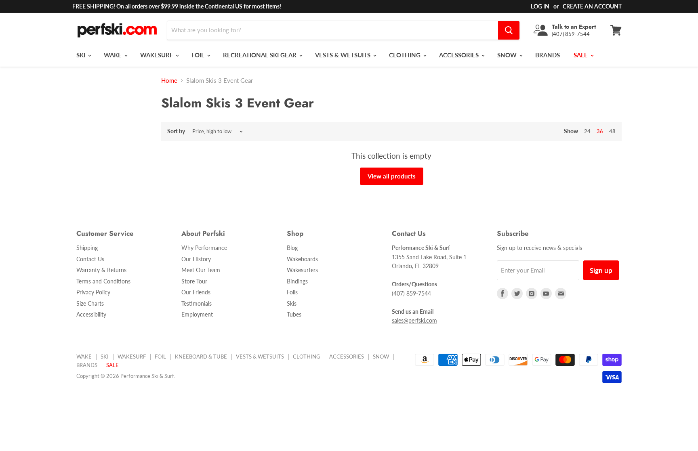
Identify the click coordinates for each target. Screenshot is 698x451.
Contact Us (90, 259)
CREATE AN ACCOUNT (592, 6)
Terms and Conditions (103, 281)
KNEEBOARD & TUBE (201, 356)
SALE (581, 55)
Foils (292, 292)
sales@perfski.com (414, 320)
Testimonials (196, 303)
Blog (292, 247)
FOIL (198, 55)
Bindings (297, 281)
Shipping (87, 247)
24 (587, 131)
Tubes (294, 314)
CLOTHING (405, 55)
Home (169, 80)
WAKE (113, 55)
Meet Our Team (200, 269)
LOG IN (540, 6)
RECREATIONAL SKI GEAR (260, 55)
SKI (81, 55)
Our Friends (195, 292)
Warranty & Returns (101, 269)
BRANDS (547, 55)
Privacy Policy (93, 292)
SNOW (507, 55)
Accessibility (91, 314)
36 (600, 131)
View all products (392, 176)
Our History (196, 259)
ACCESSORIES (459, 55)
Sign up (601, 270)
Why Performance (204, 247)
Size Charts (90, 303)
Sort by (176, 131)
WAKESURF (157, 55)
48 (612, 131)
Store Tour (194, 281)
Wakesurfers (302, 269)
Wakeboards (302, 259)
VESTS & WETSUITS (343, 55)
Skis (291, 303)
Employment (197, 314)
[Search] (508, 30)
